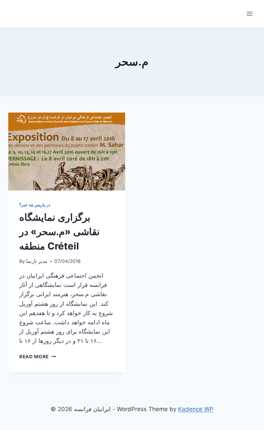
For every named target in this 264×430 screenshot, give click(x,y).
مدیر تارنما (36, 261)
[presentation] (66, 151)
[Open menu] (249, 13)
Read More (37, 356)
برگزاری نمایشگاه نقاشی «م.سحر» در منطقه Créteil (59, 231)
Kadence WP (195, 409)
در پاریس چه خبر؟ (34, 204)
